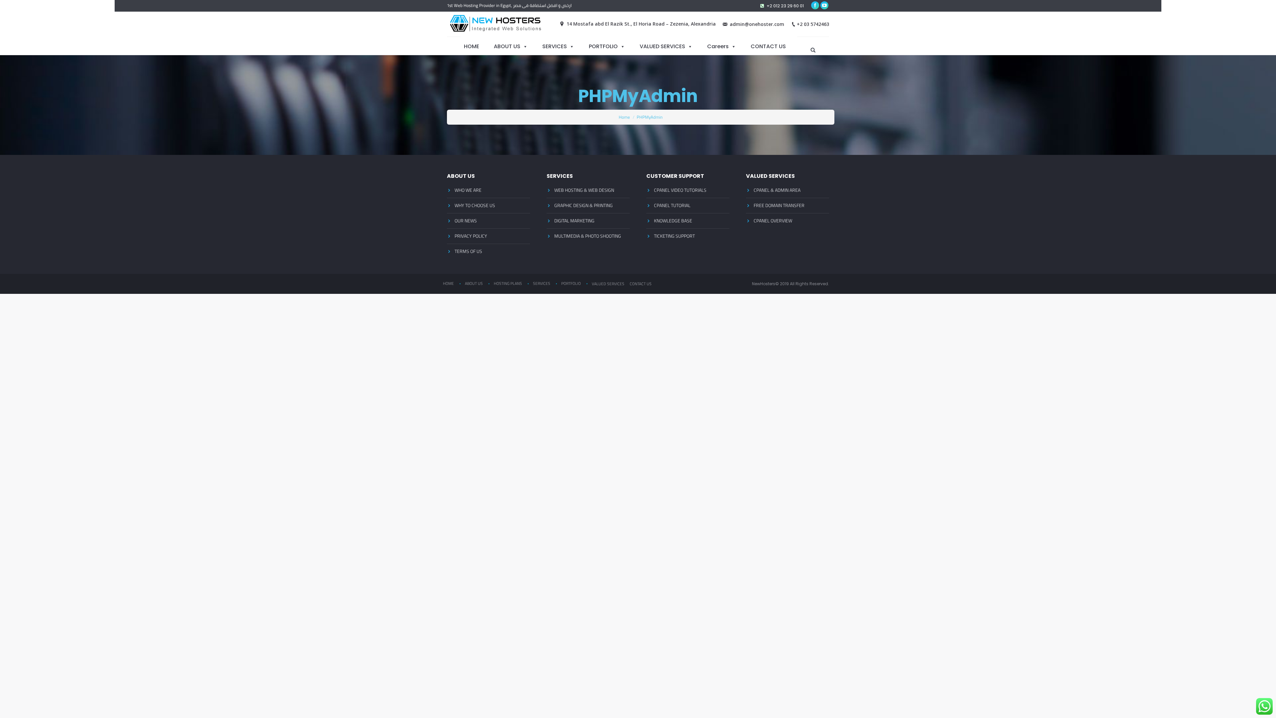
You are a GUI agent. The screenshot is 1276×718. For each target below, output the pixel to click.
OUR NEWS (466, 220)
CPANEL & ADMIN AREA (777, 190)
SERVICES (554, 46)
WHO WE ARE (468, 190)
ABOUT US (507, 46)
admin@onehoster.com (757, 24)
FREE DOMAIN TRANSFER (779, 205)
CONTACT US (768, 46)
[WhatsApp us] (1264, 706)
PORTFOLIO (603, 46)
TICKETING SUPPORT (674, 236)
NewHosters (763, 284)
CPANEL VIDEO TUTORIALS (680, 190)
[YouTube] (824, 5)
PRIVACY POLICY (471, 236)
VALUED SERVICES (662, 46)
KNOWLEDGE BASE (673, 220)
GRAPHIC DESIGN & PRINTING (583, 205)
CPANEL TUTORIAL (672, 205)
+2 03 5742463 (813, 24)
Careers (718, 46)
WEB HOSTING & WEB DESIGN (584, 190)
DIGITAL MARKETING (574, 220)
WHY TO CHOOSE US (475, 205)
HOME (471, 46)
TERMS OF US (468, 251)
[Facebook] (815, 5)
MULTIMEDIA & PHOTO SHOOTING (587, 236)
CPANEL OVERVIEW (773, 220)
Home (624, 117)
